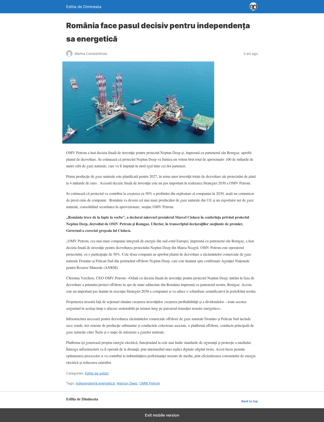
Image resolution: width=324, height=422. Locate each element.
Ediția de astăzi (97, 373)
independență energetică (95, 383)
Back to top (249, 401)
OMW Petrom (149, 383)
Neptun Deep (127, 383)
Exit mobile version (162, 415)
